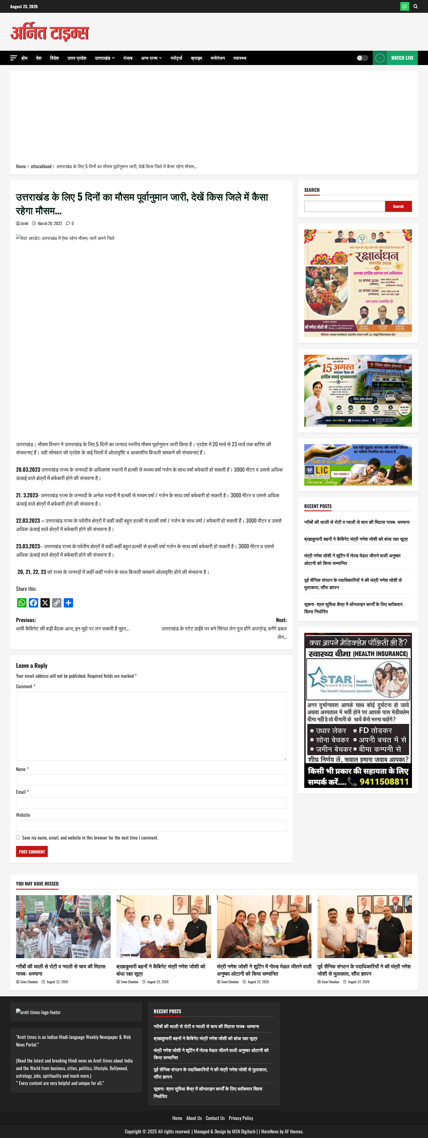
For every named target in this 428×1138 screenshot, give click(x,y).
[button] (13, 57)
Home (177, 1117)
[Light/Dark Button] (362, 58)
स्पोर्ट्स (176, 57)
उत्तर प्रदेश (77, 57)
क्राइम (196, 57)
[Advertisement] (214, 119)
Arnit (24, 223)
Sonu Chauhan (29, 981)
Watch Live (402, 57)
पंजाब (127, 57)
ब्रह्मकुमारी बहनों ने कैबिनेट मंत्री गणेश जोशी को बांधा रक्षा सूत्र (356, 538)
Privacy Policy (241, 1117)
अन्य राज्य (149, 57)
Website (23, 814)
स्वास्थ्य (240, 57)
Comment (25, 686)
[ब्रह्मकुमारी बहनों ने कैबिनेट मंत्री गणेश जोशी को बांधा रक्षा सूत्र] (163, 926)
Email (22, 791)
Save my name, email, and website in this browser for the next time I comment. (90, 837)
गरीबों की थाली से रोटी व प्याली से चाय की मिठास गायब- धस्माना (357, 521)
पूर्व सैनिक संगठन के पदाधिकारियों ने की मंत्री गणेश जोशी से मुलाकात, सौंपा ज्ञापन (364, 969)
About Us (194, 1117)
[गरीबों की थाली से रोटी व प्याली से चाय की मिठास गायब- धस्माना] (63, 926)
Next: (224, 628)
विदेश (54, 57)
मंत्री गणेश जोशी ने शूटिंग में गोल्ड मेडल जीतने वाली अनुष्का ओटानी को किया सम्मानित (264, 969)
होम (24, 57)
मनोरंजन (218, 57)
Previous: (72, 624)
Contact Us (215, 1117)
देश (38, 57)
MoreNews (270, 1131)
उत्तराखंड (102, 57)
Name (22, 768)
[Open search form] (415, 6)
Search (312, 190)
